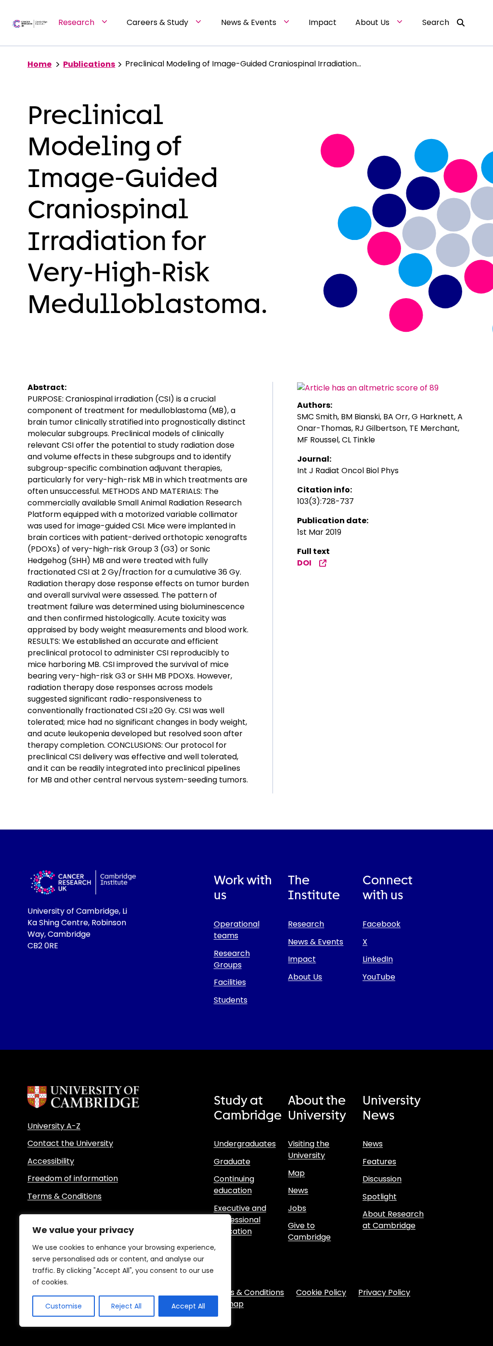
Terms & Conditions (64, 1196)
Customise (63, 1306)
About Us (305, 976)
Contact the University (70, 1143)
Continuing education (234, 1184)
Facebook (382, 924)
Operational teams (236, 929)
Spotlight (380, 1196)
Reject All (126, 1306)
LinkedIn (378, 959)
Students (230, 1000)
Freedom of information (72, 1178)
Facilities (230, 982)
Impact (302, 959)
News (298, 1190)
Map (296, 1173)
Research (306, 924)
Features (379, 1161)
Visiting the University (308, 1149)
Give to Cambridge (309, 1231)
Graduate (232, 1161)
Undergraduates (245, 1143)
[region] (125, 1270)
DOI (304, 562)
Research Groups (232, 959)
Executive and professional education (240, 1220)
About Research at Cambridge (393, 1219)
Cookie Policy (321, 1292)
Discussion (382, 1178)
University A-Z (53, 1126)
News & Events (315, 941)
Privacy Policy (384, 1292)
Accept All (188, 1306)
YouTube (379, 976)
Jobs (297, 1208)
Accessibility (50, 1161)
